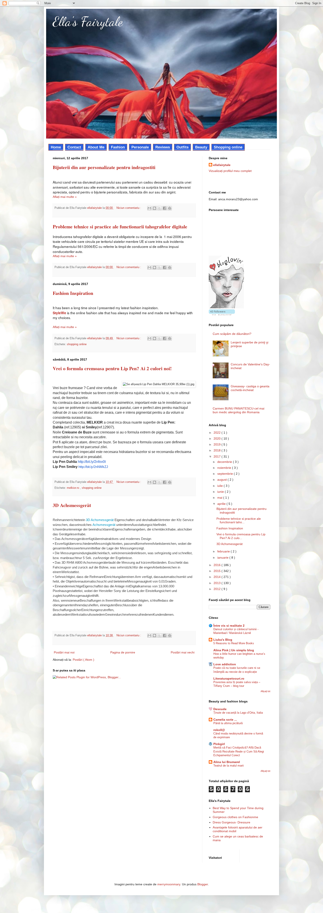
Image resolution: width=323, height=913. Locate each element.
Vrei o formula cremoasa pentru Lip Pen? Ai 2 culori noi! (112, 368)
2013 (217, 583)
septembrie (225, 473)
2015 (217, 571)
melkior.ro (73, 487)
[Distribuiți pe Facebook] (164, 208)
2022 (217, 432)
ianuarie (223, 557)
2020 (217, 438)
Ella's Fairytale (88, 21)
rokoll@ (219, 730)
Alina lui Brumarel (226, 762)
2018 (217, 450)
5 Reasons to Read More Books (233, 643)
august (222, 479)
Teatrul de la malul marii (228, 765)
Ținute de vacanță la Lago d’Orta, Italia (238, 712)
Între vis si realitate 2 (229, 625)
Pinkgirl (219, 744)
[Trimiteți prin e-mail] (149, 208)
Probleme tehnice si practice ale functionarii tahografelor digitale (120, 226)
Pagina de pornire (122, 652)
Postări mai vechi (182, 652)
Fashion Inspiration (73, 293)
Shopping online (228, 147)
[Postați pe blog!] (154, 208)
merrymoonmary (168, 884)
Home (56, 147)
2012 (217, 589)
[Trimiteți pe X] (159, 208)
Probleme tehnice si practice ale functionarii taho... (238, 520)
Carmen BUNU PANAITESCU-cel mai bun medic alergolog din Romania (238, 410)
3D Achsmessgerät (72, 505)
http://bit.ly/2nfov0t (92, 462)
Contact (74, 147)
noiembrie (224, 467)
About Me (96, 147)
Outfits (182, 147)
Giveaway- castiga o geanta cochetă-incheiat (250, 388)
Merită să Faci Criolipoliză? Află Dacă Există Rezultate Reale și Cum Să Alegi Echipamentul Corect (238, 751)
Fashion (118, 147)
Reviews (162, 147)
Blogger (202, 884)
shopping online (77, 344)
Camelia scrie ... (225, 719)
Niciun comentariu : (129, 207)
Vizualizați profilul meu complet (230, 171)
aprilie (222, 503)
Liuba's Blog (222, 639)
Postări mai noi (64, 652)
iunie (221, 491)
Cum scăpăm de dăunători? (232, 334)
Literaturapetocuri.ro (228, 678)
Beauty (201, 147)
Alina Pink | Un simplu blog (233, 650)
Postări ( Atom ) (83, 659)
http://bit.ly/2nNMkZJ (93, 467)
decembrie (225, 462)
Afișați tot (265, 691)
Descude (220, 709)
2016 (217, 565)
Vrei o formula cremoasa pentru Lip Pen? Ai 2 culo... (240, 536)
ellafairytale (221, 165)
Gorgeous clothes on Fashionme (235, 817)
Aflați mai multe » (65, 196)
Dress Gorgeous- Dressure (231, 822)
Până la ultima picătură (228, 723)
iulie (220, 485)
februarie (224, 551)
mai (220, 497)
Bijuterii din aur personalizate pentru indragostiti (104, 167)
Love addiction (224, 664)
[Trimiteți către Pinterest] (169, 208)
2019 (217, 444)
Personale (140, 147)
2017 (217, 456)
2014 (217, 577)
